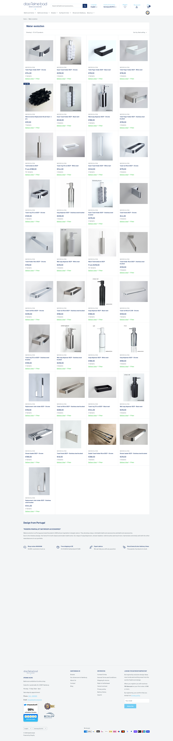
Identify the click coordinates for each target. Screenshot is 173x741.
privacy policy (135, 695)
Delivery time (29, 78)
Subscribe (130, 706)
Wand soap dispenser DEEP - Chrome (99, 116)
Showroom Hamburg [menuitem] (79, 13)
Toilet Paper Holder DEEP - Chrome (35, 70)
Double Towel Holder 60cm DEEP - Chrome (100, 453)
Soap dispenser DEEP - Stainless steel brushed (70, 212)
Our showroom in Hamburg (78, 677)
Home (25, 19)
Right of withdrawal (103, 683)
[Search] (85, 6)
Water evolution (33, 19)
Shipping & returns (103, 680)
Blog (71, 686)
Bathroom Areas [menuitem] (42, 13)
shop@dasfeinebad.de (35, 700)
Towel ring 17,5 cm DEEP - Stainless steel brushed (37, 358)
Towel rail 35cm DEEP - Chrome (129, 166)
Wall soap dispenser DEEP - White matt (68, 261)
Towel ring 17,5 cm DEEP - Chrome (35, 212)
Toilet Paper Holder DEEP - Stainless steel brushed (132, 118)
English (26, 728)
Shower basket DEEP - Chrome (34, 453)
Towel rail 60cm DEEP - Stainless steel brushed (71, 406)
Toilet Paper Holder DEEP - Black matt (99, 70)
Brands (72, 674)
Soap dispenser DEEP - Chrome (129, 357)
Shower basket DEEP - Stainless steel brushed (133, 453)
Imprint (99, 695)
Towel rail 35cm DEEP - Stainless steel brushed (71, 310)
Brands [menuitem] (53, 13)
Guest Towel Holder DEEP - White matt (99, 166)
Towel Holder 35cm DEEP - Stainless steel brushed (132, 262)
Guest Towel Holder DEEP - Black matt (68, 116)
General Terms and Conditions (106, 677)
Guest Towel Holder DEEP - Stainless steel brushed (100, 213)
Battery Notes (101, 692)
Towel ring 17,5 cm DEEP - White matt (68, 166)
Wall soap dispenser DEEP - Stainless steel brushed (69, 358)
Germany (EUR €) (38, 728)
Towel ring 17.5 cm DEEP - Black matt (99, 406)
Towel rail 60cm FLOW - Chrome (129, 310)
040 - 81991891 (32, 696)
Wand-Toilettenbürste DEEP (96, 261)
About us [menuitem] (90, 13)
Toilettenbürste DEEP (31, 166)
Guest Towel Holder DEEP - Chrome (67, 70)
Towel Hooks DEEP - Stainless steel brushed (70, 453)
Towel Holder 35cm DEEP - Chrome (35, 261)
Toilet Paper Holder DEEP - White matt (131, 70)
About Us (73, 680)
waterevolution (30, 67)
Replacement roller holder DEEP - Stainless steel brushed (38, 501)
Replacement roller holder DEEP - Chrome (37, 406)
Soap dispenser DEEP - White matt (98, 357)
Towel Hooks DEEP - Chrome (128, 212)
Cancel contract (102, 686)
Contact (72, 683)
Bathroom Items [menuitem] (29, 13)
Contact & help (102, 674)
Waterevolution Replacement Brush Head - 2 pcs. (38, 118)
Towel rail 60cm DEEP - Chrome (34, 310)
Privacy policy (101, 689)
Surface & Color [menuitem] (64, 13)
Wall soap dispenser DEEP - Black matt (131, 406)
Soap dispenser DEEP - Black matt (98, 310)
